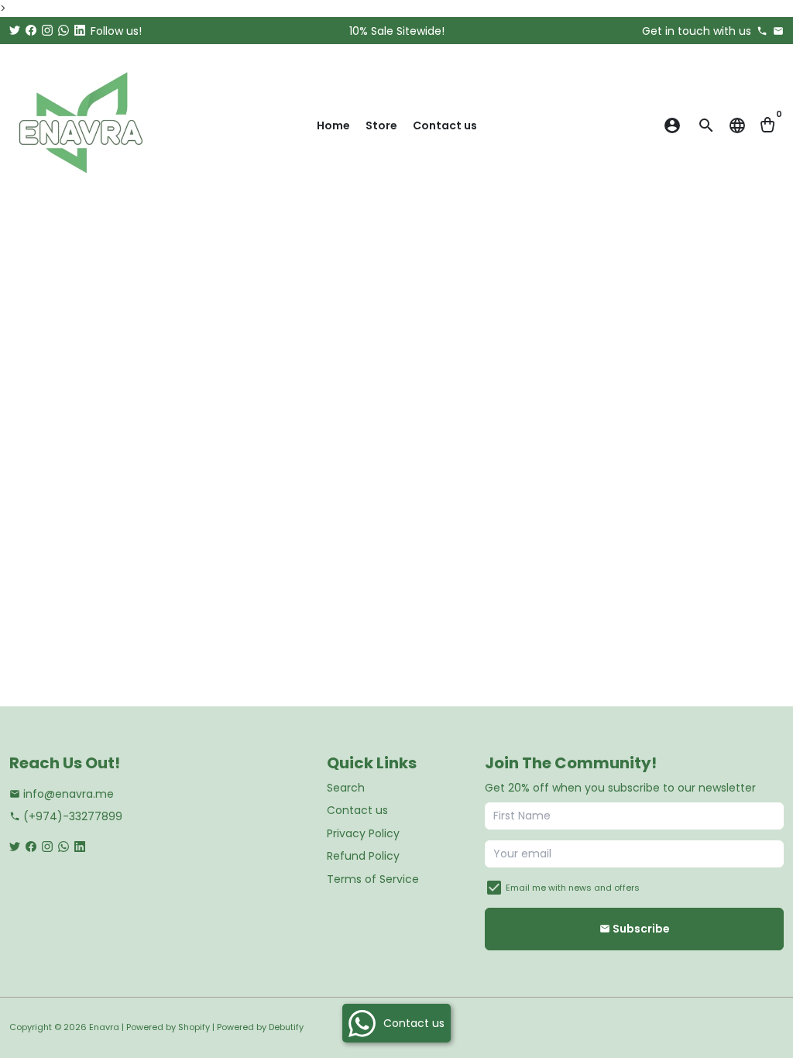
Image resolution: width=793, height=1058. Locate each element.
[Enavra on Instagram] (47, 31)
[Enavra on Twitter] (14, 31)
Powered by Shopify (168, 1027)
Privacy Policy (363, 833)
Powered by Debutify (260, 1027)
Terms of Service (373, 879)
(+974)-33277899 (65, 816)
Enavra (104, 1027)
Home (333, 125)
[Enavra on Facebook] (31, 31)
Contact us (445, 125)
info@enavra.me (61, 794)
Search (346, 787)
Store (381, 125)
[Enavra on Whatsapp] (63, 31)
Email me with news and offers (573, 887)
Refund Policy (363, 856)
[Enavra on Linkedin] (79, 31)
